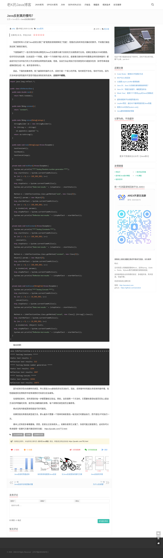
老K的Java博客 (19, 5)
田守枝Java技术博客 (123, 176)
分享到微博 (76, 450)
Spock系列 (52, 5)
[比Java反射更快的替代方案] (72, 464)
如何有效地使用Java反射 (47, 474)
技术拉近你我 (141, 172)
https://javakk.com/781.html (78, 441)
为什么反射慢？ (99, 484)
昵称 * (13, 501)
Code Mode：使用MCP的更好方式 (130, 74)
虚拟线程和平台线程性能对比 (128, 99)
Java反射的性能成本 (22, 474)
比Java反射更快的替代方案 (72, 474)
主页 (8, 19)
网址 (77, 501)
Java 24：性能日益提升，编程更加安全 (131, 89)
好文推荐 (117, 5)
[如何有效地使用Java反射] (47, 464)
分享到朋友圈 (92, 450)
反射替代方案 (38, 435)
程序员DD (119, 179)
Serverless (74, 5)
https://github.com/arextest (131, 288)
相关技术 (106, 5)
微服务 (96, 5)
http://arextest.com (126, 285)
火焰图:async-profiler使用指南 (128, 82)
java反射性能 (17, 435)
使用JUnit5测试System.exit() (127, 107)
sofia (13, 29)
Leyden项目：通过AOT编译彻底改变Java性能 (134, 103)
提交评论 (104, 521)
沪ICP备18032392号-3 (40, 552)
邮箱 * (42, 501)
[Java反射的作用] (97, 464)
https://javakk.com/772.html (55, 429)
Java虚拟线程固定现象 (125, 111)
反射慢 (28, 435)
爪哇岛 (87, 5)
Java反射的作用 (97, 474)
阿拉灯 (118, 172)
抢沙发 (106, 29)
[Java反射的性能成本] (22, 464)
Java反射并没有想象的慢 (23, 484)
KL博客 (139, 176)
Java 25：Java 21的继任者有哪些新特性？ (133, 85)
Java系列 (39, 5)
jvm (63, 5)
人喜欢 (16, 450)
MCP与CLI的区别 (123, 78)
